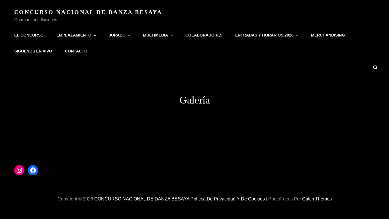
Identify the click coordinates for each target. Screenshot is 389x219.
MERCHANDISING (328, 35)
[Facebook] (33, 170)
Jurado (117, 35)
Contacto (76, 51)
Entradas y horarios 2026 (264, 35)
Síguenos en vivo (33, 51)
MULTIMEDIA (155, 35)
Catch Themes (317, 198)
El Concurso (29, 35)
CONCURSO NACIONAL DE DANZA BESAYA (88, 12)
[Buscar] (375, 67)
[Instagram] (19, 170)
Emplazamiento (73, 35)
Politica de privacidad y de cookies (228, 198)
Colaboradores (203, 35)
